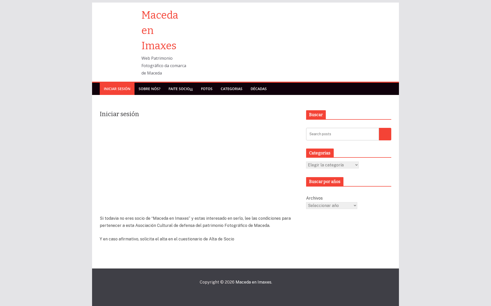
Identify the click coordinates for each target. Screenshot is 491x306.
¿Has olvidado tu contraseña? (199, 204)
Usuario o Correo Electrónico (168, 129)
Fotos (207, 88)
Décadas (259, 88)
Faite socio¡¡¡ (181, 88)
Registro (229, 189)
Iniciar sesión (117, 88)
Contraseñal (154, 152)
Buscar (385, 134)
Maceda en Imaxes (253, 282)
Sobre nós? (149, 88)
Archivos (314, 198)
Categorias (231, 88)
